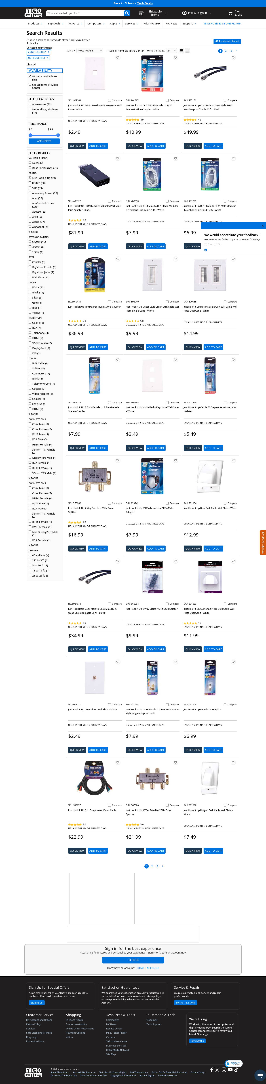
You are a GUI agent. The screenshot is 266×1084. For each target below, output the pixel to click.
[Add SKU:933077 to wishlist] (118, 762)
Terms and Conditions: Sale (93, 1075)
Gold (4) (37, 302)
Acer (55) (37, 198)
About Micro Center (60, 1072)
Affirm (69, 1037)
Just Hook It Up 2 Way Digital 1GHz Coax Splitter (152, 608)
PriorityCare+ (151, 23)
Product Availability (76, 1024)
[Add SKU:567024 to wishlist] (175, 762)
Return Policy (33, 1024)
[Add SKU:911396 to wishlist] (233, 662)
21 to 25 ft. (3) (40, 575)
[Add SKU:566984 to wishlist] (175, 561)
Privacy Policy (197, 1072)
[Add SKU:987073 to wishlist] (118, 561)
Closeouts (152, 1019)
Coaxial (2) (38, 399)
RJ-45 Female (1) (42, 468)
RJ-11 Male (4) (40, 434)
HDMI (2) (37, 338)
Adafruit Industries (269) (43, 205)
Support (188, 23)
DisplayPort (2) (41, 348)
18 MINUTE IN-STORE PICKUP (222, 23)
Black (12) (38, 292)
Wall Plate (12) (40, 277)
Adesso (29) (39, 211)
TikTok (235, 1069)
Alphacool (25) (40, 227)
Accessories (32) (42, 104)
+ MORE (33, 232)
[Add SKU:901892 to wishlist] (233, 762)
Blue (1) (36, 307)
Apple (113, 23)
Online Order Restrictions (80, 1028)
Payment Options (75, 1032)
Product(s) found (227, 41)
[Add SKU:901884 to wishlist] (233, 460)
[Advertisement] (99, 898)
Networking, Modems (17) (45, 111)
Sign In (133, 960)
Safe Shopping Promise (39, 1032)
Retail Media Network (118, 1050)
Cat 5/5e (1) (39, 404)
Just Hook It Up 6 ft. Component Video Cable (92, 810)
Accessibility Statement (84, 1072)
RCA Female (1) (41, 463)
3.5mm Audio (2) (42, 343)
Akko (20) (37, 216)
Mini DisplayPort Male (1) (45, 533)
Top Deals (54, 23)
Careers (110, 1037)
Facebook (211, 1069)
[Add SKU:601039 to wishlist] (233, 561)
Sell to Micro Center (117, 1041)
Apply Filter (44, 141)
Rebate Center (114, 1028)
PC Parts (74, 23)
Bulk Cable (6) (40, 363)
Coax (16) (38, 322)
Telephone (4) (40, 333)
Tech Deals (145, 3)
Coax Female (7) (42, 429)
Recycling (31, 1037)
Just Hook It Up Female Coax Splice (202, 709)
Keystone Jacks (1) (43, 272)
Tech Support (154, 1024)
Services (130, 23)
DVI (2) (36, 353)
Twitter (217, 1069)
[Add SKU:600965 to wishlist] (233, 259)
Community (112, 1019)
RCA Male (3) (40, 439)
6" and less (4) (40, 555)
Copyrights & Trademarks (123, 1075)
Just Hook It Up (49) (44, 178)
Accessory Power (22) (45, 193)
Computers (94, 23)
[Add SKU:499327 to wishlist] (118, 158)
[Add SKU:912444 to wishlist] (118, 259)
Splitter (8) (38, 368)
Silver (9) (37, 297)
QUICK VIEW (77, 146)
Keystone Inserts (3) (44, 267)
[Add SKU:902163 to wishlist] (118, 57)
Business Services (116, 1045)
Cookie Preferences (167, 1075)
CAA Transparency (139, 1072)
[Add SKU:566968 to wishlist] (118, 460)
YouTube (230, 1069)
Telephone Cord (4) (43, 383)
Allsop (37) (38, 221)
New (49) (37, 163)
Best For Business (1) (45, 168)
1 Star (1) (37, 252)
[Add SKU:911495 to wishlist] (175, 662)
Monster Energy (38, 51)
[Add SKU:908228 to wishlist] (118, 359)
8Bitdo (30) (39, 183)
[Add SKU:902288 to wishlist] (175, 359)
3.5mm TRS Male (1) (44, 473)
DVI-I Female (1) (42, 527)
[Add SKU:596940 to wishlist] (175, 259)
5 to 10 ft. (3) (40, 565)
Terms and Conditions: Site (64, 1075)
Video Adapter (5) (42, 393)
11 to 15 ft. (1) (40, 570)
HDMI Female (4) (42, 444)
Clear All (31, 64)
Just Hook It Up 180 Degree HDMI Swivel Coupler (94, 306)
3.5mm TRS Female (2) (43, 451)
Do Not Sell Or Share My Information (169, 1072)
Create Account (148, 968)
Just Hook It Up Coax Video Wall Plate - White (92, 709)
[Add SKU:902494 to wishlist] (233, 359)
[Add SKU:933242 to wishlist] (175, 460)
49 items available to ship (44, 78)
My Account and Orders (39, 1019)
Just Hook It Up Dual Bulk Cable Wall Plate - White (210, 508)
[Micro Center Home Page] (33, 11)
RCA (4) (36, 327)
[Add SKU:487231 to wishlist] (233, 158)
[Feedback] (262, 542)
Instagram (224, 1069)
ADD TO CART (98, 146)
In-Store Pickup (74, 1019)
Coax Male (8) (40, 424)
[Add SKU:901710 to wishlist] (118, 662)
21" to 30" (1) (40, 560)
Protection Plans (35, 1041)
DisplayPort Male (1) (44, 457)
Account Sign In (147, 1075)
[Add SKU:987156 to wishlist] (233, 57)
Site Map (111, 1054)
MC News (171, 23)
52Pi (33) (37, 188)
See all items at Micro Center (45, 86)
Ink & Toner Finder (116, 1032)
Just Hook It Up (38, 57)
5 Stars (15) (39, 242)
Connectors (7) (41, 373)
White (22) (38, 287)
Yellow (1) (38, 312)
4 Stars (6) (38, 247)
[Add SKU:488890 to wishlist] (175, 158)
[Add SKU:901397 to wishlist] (175, 57)
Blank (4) (37, 378)
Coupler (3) (38, 262)
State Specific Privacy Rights (112, 1072)
